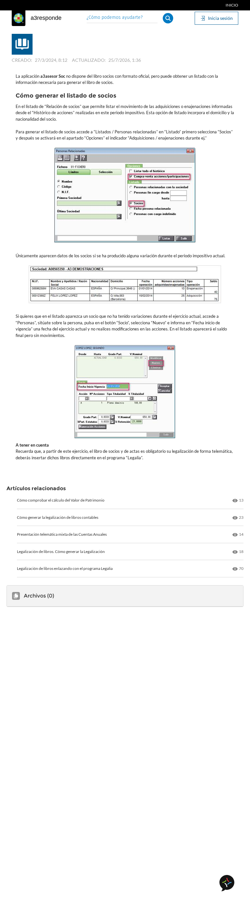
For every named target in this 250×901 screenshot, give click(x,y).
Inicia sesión (220, 18)
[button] (168, 18)
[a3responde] (18, 18)
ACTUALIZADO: (89, 60)
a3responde (46, 18)
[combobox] (122, 18)
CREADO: (22, 60)
